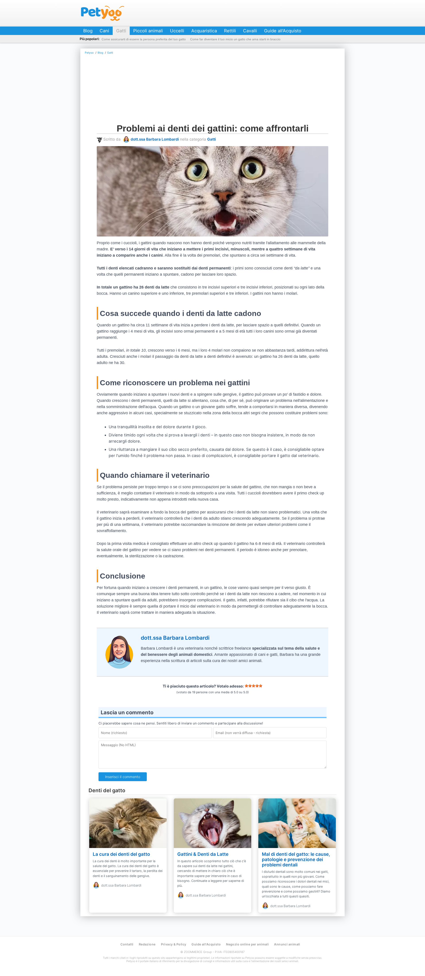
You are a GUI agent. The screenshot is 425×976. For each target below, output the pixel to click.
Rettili (230, 30)
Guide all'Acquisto (282, 30)
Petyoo (102, 13)
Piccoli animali (148, 30)
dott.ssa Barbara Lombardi (155, 139)
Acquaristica (204, 30)
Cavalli (250, 30)
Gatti (121, 30)
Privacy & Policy (173, 944)
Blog (88, 30)
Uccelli (177, 30)
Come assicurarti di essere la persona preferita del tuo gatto (144, 39)
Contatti (126, 944)
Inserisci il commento (122, 777)
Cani (104, 30)
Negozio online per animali (247, 944)
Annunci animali (287, 944)
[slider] (253, 685)
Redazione (147, 944)
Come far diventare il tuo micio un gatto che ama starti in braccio (235, 39)
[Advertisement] (212, 90)
